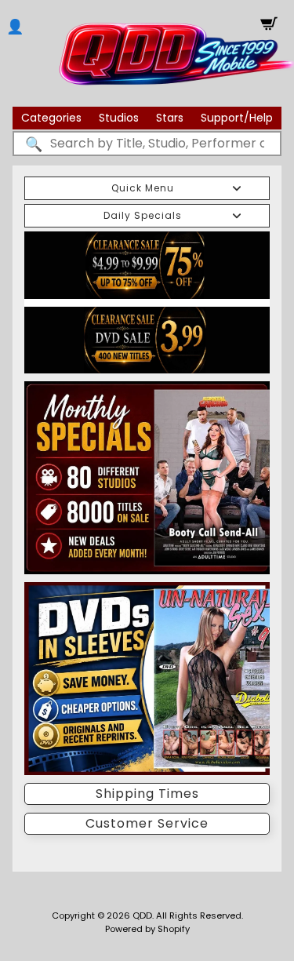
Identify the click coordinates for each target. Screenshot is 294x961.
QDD (142, 915)
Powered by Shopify (147, 929)
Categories (51, 118)
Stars (169, 118)
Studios (119, 118)
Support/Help (237, 118)
